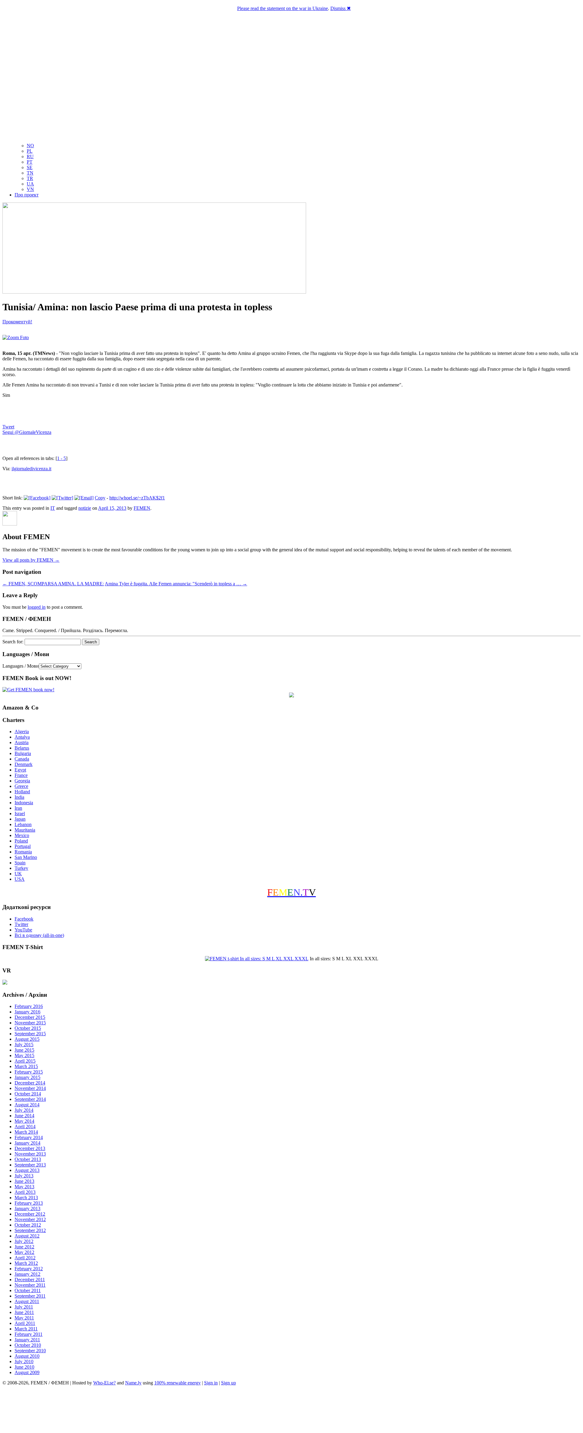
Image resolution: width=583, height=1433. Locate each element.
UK (18, 873)
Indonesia (24, 802)
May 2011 (24, 1317)
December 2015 (30, 1017)
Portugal (23, 846)
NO (30, 145)
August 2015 (27, 1039)
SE (29, 167)
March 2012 (26, 1263)
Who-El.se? (104, 1382)
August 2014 (27, 1104)
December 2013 (30, 1148)
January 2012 (27, 1274)
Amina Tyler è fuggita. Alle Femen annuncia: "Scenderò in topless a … (176, 583)
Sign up (228, 1382)
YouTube (23, 929)
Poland (21, 840)
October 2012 (28, 1224)
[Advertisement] (291, 1410)
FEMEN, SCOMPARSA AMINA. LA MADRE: (53, 583)
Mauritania (25, 829)
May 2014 (24, 1121)
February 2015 (29, 1071)
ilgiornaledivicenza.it (31, 468)
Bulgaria (23, 753)
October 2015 (28, 1028)
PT (29, 162)
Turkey (21, 868)
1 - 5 (61, 458)
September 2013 (30, 1164)
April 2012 (25, 1257)
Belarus (22, 748)
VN (30, 189)
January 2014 (27, 1142)
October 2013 (28, 1159)
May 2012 (24, 1252)
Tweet (8, 426)
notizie (84, 508)
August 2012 (27, 1235)
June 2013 (24, 1181)
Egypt (20, 769)
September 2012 (30, 1230)
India (19, 797)
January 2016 (27, 1011)
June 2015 (24, 1050)
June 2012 (24, 1246)
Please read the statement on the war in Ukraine (282, 8)
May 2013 (24, 1186)
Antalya (22, 737)
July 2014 (24, 1110)
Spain (20, 862)
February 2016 (29, 1006)
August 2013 (27, 1170)
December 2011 (30, 1279)
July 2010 (24, 1361)
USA (20, 879)
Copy (100, 497)
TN (30, 172)
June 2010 (24, 1367)
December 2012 (30, 1214)
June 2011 (24, 1312)
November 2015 (30, 1022)
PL (29, 151)
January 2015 (27, 1077)
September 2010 (30, 1350)
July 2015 (24, 1044)
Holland (22, 791)
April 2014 (25, 1126)
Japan (20, 819)
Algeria (22, 731)
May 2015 (24, 1055)
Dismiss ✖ (340, 8)
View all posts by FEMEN (31, 560)
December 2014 (30, 1082)
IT (52, 508)
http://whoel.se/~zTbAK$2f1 (137, 497)
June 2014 (24, 1115)
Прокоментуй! (17, 321)
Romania (23, 851)
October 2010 (28, 1345)
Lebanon (23, 824)
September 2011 (30, 1296)
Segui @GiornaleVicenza (26, 432)
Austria (22, 742)
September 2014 (30, 1099)
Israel (20, 813)
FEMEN (142, 508)
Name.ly (133, 1382)
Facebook (24, 918)
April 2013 (25, 1192)
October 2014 (28, 1093)
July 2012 (24, 1241)
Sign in (211, 1382)
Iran (18, 808)
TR (30, 178)
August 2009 (27, 1372)
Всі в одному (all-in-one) (39, 935)
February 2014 (29, 1137)
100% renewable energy (177, 1382)
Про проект (27, 194)
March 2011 (26, 1328)
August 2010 (27, 1356)
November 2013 (30, 1153)
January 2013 (27, 1208)
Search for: (12, 641)
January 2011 (27, 1339)
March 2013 (26, 1197)
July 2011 (24, 1306)
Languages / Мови (20, 666)
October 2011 (28, 1290)
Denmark (23, 764)
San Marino (26, 857)
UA (30, 183)
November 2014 (30, 1088)
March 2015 (26, 1066)
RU (30, 156)
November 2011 (30, 1285)
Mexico (22, 835)
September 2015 (30, 1033)
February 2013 (29, 1203)
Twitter (21, 924)
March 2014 (26, 1132)
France (21, 775)
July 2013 (24, 1175)
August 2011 (27, 1301)
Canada (22, 758)
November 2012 (30, 1219)
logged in (37, 607)
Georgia (22, 780)
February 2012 (29, 1268)
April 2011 (25, 1323)
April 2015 (25, 1061)
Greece (21, 786)
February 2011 (29, 1334)
